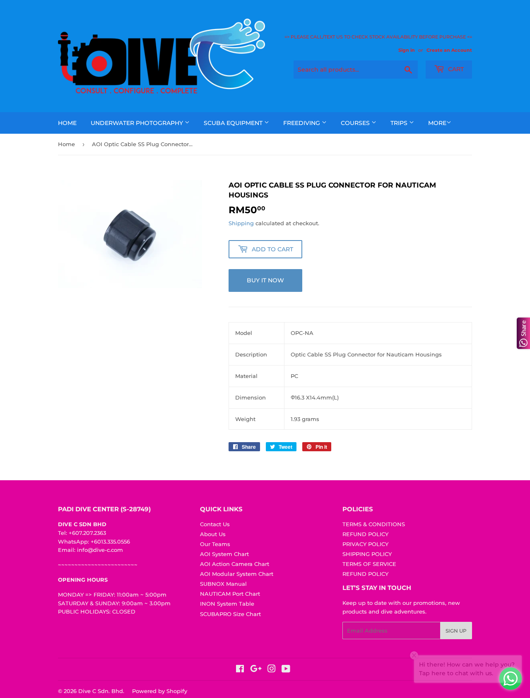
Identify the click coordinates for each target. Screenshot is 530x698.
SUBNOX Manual (223, 583)
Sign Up (456, 631)
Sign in (406, 50)
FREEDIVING (302, 123)
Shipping (241, 223)
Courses (356, 123)
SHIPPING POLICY (367, 554)
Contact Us (215, 524)
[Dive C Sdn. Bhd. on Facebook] (240, 670)
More (437, 123)
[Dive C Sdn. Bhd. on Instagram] (271, 670)
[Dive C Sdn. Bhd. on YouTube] (286, 670)
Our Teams (215, 544)
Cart (455, 69)
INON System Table (227, 603)
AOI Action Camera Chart (234, 564)
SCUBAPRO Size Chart (230, 614)
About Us (213, 534)
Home (67, 123)
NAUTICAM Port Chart (230, 593)
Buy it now (265, 280)
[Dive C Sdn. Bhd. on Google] (256, 670)
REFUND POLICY (365, 534)
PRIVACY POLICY (365, 544)
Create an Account (449, 50)
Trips (399, 123)
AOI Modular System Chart (236, 573)
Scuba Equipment (234, 123)
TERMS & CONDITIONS (373, 524)
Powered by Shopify (159, 691)
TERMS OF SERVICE (369, 564)
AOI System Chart (224, 554)
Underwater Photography (138, 123)
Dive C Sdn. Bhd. (101, 691)
